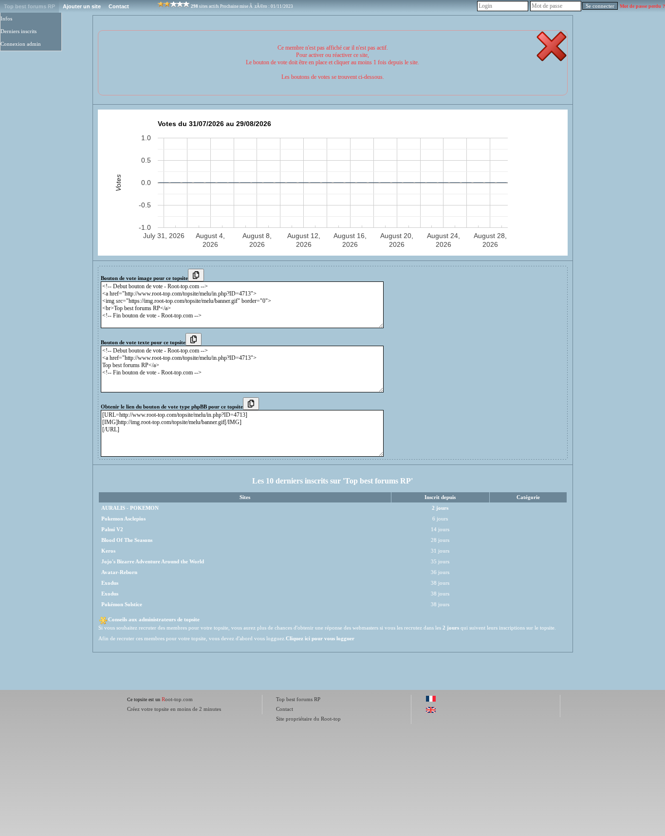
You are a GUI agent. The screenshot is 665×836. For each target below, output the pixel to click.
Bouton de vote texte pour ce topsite (143, 342)
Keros (108, 551)
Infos (6, 18)
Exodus (109, 583)
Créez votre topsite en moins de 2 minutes (174, 709)
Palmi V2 (112, 529)
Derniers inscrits (18, 31)
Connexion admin (20, 44)
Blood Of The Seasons (126, 540)
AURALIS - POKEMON (130, 508)
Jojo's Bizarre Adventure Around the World (152, 561)
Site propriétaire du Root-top (308, 719)
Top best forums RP (29, 6)
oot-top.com (177, 699)
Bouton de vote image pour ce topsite (144, 278)
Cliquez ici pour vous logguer (320, 638)
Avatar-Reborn (119, 572)
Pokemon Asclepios (123, 518)
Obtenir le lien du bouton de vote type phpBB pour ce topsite (172, 406)
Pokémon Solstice (121, 604)
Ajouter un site (82, 6)
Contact (119, 6)
